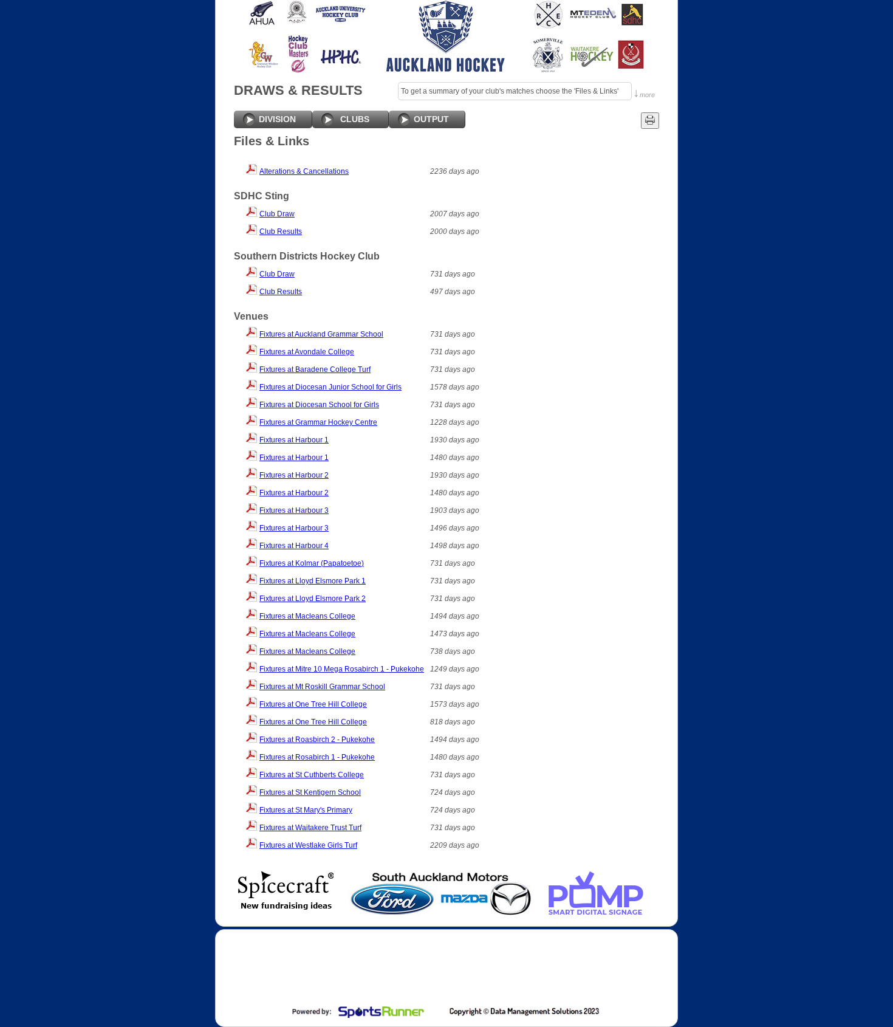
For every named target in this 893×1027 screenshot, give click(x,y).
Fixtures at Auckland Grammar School (321, 334)
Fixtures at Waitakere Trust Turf (310, 827)
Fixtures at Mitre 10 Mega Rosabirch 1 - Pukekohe (341, 669)
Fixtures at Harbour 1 (294, 440)
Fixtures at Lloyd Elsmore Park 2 (312, 598)
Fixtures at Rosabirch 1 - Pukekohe (317, 757)
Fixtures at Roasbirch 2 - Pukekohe (317, 739)
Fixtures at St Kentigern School (310, 792)
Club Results (280, 231)
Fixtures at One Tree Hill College (313, 704)
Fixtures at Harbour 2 (294, 475)
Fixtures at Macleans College (307, 616)
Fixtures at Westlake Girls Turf (308, 845)
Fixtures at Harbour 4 (294, 545)
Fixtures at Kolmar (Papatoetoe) (311, 563)
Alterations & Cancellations (304, 171)
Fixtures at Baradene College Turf (315, 369)
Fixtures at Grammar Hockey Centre (318, 422)
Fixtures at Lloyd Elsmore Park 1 (312, 581)
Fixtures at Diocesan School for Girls (319, 404)
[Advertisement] (445, 969)
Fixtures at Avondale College (306, 352)
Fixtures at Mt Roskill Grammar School (322, 686)
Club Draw (277, 214)
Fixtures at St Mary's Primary (305, 810)
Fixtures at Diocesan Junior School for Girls (330, 387)
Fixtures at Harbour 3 (294, 510)
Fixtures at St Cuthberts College (311, 775)
